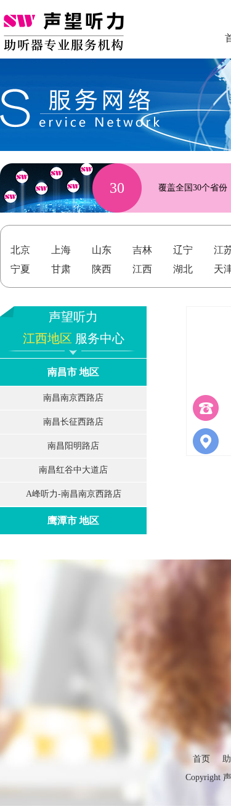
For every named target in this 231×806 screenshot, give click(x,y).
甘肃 (61, 269)
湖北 (183, 269)
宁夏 (20, 269)
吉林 (142, 250)
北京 (20, 250)
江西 (142, 269)
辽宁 (183, 250)
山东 (101, 250)
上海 (61, 250)
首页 (201, 758)
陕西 (101, 269)
